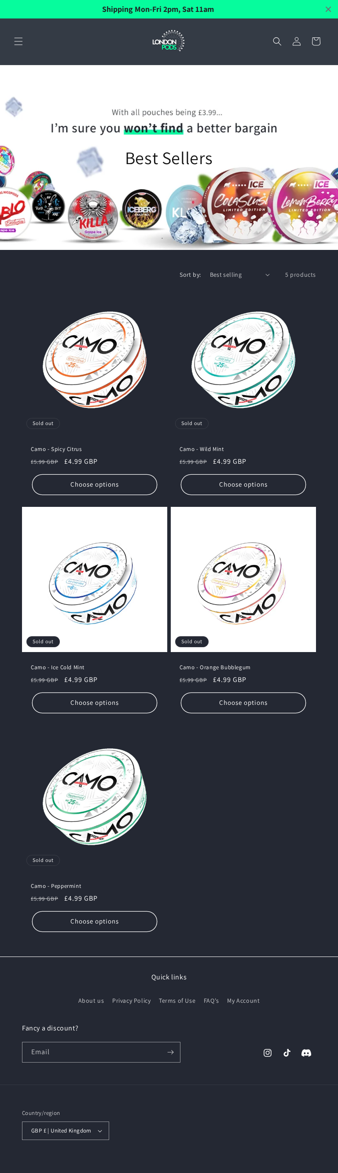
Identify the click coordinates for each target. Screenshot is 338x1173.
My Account (243, 1000)
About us (91, 1000)
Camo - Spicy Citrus (56, 449)
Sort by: (190, 275)
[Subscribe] (170, 1052)
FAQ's (211, 1000)
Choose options (94, 484)
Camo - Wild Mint (202, 449)
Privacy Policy (131, 1000)
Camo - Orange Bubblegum (215, 667)
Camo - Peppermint (56, 886)
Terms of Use (177, 1000)
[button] (18, 41)
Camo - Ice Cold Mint (57, 667)
